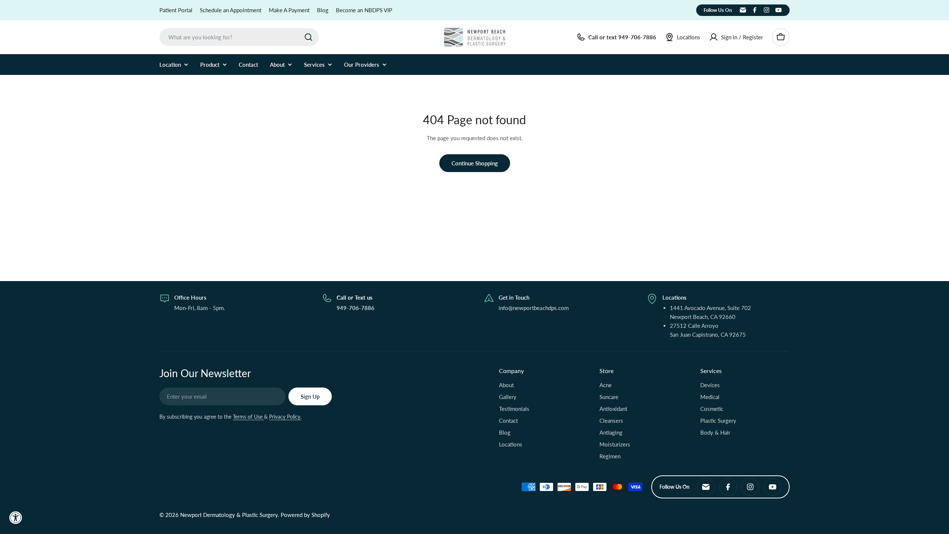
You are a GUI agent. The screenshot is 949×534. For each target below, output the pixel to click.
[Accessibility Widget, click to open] (15, 517)
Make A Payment (289, 10)
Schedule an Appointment (230, 10)
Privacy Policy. (285, 416)
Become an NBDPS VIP (364, 10)
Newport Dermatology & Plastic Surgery (229, 514)
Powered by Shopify (305, 514)
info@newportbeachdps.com (534, 307)
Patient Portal (175, 10)
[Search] (308, 37)
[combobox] (239, 37)
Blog (322, 10)
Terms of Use (248, 416)
